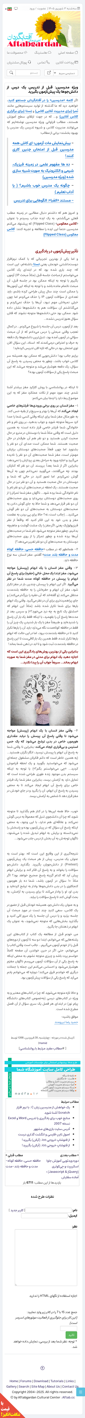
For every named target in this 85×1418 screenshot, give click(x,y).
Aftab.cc (68, 1397)
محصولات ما (15, 53)
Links (70, 1381)
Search (24, 1387)
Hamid (43, 1043)
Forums (26, 1381)
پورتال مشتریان (17, 62)
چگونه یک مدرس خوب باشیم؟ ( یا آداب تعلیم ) (43, 188)
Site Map (37, 1387)
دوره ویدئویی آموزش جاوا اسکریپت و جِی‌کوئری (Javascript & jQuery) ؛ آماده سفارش (62, 1169)
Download (41, 1381)
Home (14, 1381)
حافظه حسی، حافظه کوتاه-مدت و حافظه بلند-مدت (23, 1163)
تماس (41, 62)
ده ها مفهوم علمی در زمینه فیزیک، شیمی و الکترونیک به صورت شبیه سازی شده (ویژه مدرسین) (43, 170)
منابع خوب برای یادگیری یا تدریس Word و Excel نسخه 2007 (39, 1120)
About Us (53, 1387)
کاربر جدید (16, 1210)
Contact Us (70, 1387)
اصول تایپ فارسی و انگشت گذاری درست (44, 1134)
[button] (8, 9)
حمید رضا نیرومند (66, 1022)
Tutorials (57, 1381)
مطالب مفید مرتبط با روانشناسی (41, 1048)
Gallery (11, 1387)
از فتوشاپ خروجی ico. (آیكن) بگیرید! (46, 1140)
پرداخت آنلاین (65, 62)
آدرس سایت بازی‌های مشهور (52, 1129)
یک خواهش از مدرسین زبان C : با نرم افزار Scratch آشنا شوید (43, 1110)
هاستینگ (41, 53)
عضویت (41, 8)
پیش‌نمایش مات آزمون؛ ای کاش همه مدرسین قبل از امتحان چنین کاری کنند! (43, 149)
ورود (31, 8)
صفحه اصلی (66, 53)
